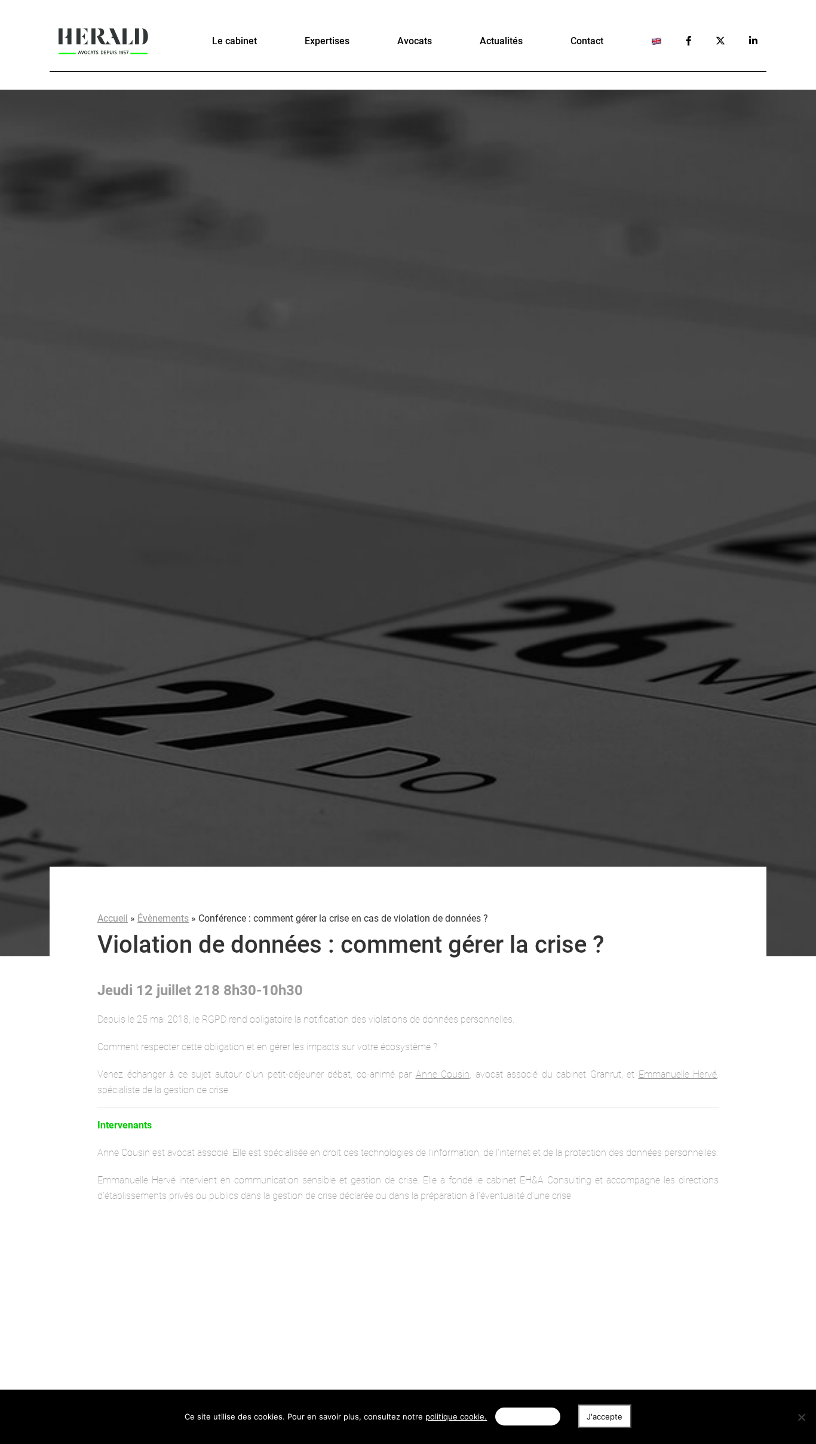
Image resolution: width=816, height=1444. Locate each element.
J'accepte (604, 1416)
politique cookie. (456, 1416)
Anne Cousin (443, 1074)
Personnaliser (527, 1416)
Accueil (112, 918)
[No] (801, 1417)
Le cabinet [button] (234, 41)
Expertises (327, 41)
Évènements (163, 918)
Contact (586, 41)
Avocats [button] (414, 41)
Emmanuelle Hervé (678, 1074)
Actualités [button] (501, 41)
